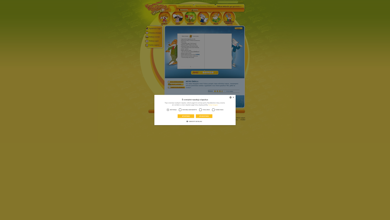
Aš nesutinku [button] (204, 116)
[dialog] (195, 110)
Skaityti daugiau (213, 105)
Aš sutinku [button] (186, 116)
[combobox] (231, 97)
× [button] (233, 97)
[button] (195, 121)
